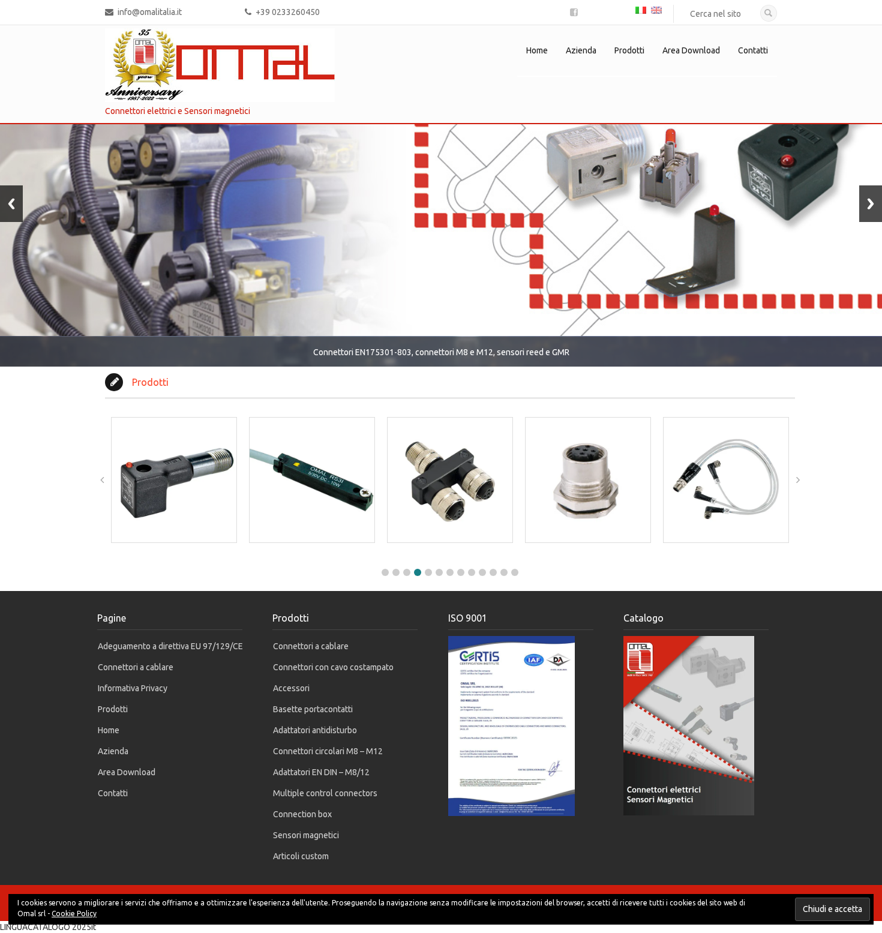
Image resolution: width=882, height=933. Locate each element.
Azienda (581, 50)
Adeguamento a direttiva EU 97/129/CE (170, 646)
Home (537, 50)
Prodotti (629, 50)
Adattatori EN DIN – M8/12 (321, 772)
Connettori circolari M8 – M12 (328, 751)
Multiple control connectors (325, 793)
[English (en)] (656, 9)
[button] (385, 572)
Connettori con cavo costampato (333, 667)
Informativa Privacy (132, 688)
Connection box (302, 814)
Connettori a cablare (135, 667)
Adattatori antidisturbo (315, 730)
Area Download (691, 50)
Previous (11, 203)
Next (870, 203)
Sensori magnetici (306, 835)
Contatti (753, 50)
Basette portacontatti (313, 709)
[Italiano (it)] (640, 9)
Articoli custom (301, 856)
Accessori (291, 688)
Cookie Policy (74, 913)
